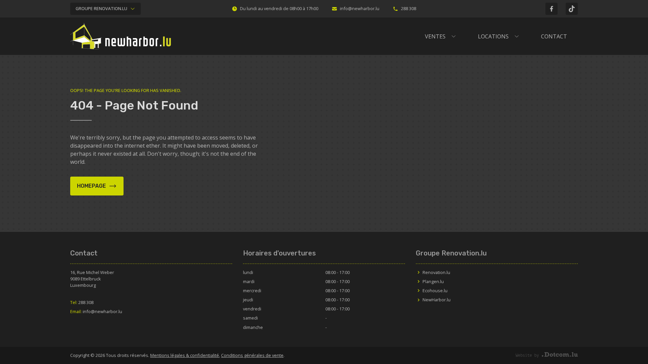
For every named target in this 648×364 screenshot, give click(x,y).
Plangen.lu (433, 281)
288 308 (408, 8)
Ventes (435, 36)
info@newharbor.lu (359, 8)
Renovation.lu (436, 272)
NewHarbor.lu (437, 300)
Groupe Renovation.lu (101, 8)
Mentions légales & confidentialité (184, 355)
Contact (554, 36)
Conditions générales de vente (252, 355)
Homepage (91, 186)
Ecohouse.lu (435, 290)
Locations (493, 36)
